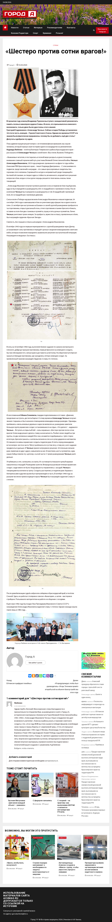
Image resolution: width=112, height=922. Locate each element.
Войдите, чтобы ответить (24, 748)
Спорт (35, 33)
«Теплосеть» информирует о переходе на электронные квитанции (92, 704)
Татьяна (84, 807)
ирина (83, 701)
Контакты (71, 28)
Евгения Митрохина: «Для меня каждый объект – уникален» (16, 802)
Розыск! (59, 33)
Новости (14, 28)
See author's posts (35, 663)
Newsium (67, 919)
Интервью (38, 28)
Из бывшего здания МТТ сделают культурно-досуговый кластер (93, 724)
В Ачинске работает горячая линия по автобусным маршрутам (92, 714)
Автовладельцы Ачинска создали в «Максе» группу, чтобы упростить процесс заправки (69, 867)
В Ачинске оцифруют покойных (19, 681)
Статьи (26, 28)
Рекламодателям (54, 28)
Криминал (47, 33)
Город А (12, 65)
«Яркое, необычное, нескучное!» (15, 864)
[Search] (94, 30)
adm (83, 752)
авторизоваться (51, 761)
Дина (83, 681)
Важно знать (38, 838)
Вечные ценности (14, 838)
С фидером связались (42, 800)
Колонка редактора (19, 33)
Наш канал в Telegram (102, 30)
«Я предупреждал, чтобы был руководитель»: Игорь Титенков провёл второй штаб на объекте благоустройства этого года (61, 686)
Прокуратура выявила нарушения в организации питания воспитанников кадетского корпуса (94, 867)
